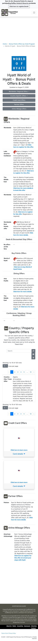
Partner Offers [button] (19, 104)
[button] (19, 6)
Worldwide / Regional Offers (18, 91)
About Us (9, 626)
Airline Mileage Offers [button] (19, 109)
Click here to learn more (19, 450)
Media (14, 626)
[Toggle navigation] (34, 12)
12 (30, 372)
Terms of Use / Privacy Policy (8, 633)
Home (5, 44)
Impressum (27, 626)
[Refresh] (33, 351)
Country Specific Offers (18, 96)
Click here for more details (22, 291)
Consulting (20, 626)
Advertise (34, 626)
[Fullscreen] (33, 357)
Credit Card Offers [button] (19, 100)
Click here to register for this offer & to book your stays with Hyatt (22, 558)
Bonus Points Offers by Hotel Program (22, 44)
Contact (33, 628)
